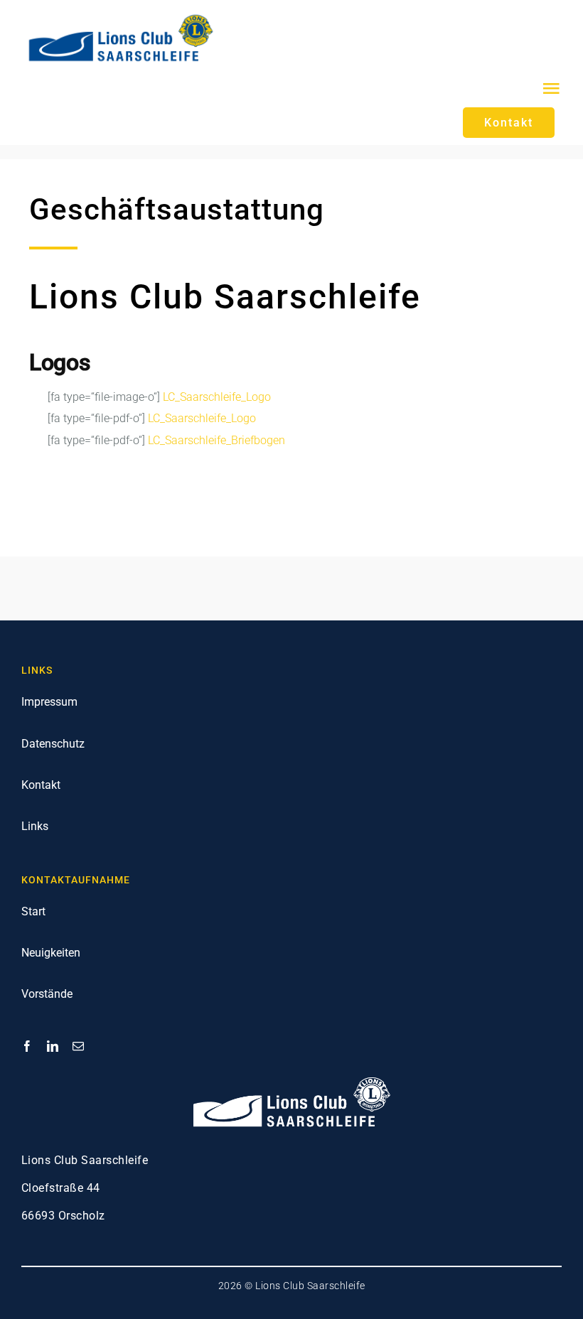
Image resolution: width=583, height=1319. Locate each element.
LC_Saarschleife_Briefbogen (216, 440)
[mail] (78, 1046)
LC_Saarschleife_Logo (217, 397)
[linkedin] (52, 1046)
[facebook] (27, 1046)
